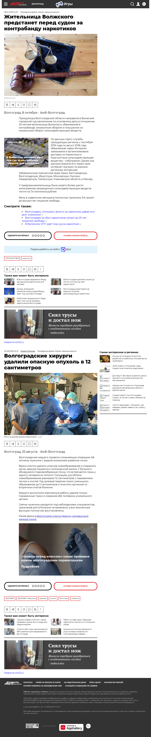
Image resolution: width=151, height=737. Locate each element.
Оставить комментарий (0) (75, 236)
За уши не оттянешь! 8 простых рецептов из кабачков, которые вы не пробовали (129, 358)
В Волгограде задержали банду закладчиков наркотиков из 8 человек (31, 281)
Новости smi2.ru (14, 342)
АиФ (40, 437)
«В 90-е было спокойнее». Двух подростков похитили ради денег (127, 367)
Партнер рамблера (49, 726)
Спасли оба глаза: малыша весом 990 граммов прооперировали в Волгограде (32, 631)
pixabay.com (9, 98)
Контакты (27, 682)
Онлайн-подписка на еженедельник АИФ (42, 686)
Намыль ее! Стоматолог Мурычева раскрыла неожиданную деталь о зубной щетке (128, 387)
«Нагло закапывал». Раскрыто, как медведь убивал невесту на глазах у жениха (128, 407)
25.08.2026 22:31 (11, 351)
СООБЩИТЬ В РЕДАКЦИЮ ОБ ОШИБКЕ (81, 686)
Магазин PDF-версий (113, 682)
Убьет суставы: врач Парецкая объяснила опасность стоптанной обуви (79, 622)
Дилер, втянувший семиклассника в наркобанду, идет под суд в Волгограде (31, 291)
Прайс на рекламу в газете (48, 682)
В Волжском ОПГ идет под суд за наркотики (52, 224)
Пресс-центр (95, 682)
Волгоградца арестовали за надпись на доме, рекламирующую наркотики (76, 291)
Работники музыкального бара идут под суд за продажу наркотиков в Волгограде (31, 300)
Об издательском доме (75, 682)
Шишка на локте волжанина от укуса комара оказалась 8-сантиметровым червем (77, 631)
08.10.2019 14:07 (11, 12)
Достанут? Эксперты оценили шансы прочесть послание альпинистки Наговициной (129, 378)
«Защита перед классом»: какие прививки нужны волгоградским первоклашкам (55, 558)
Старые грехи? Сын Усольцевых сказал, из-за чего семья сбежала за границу (128, 397)
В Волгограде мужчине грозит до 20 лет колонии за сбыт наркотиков (78, 281)
